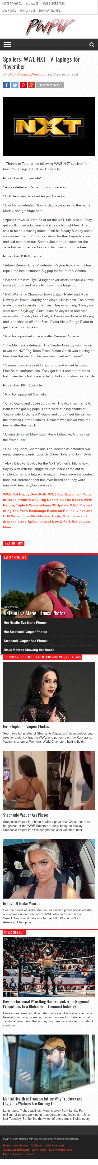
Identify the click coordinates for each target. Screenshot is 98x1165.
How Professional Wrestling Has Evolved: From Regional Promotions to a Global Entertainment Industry (46, 1004)
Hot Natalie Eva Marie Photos (25, 623)
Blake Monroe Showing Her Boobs (29, 650)
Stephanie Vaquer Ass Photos (25, 641)
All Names (32, 3)
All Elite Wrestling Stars (16, 1149)
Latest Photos (12, 3)
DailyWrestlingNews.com (27, 74)
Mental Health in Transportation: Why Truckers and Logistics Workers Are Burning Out (43, 1101)
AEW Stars (9, 11)
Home (6, 1145)
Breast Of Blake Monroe (21, 903)
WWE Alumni (27, 11)
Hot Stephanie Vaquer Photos (25, 632)
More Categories (50, 11)
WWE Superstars (54, 3)
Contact (29, 1154)
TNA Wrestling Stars (60, 1149)
